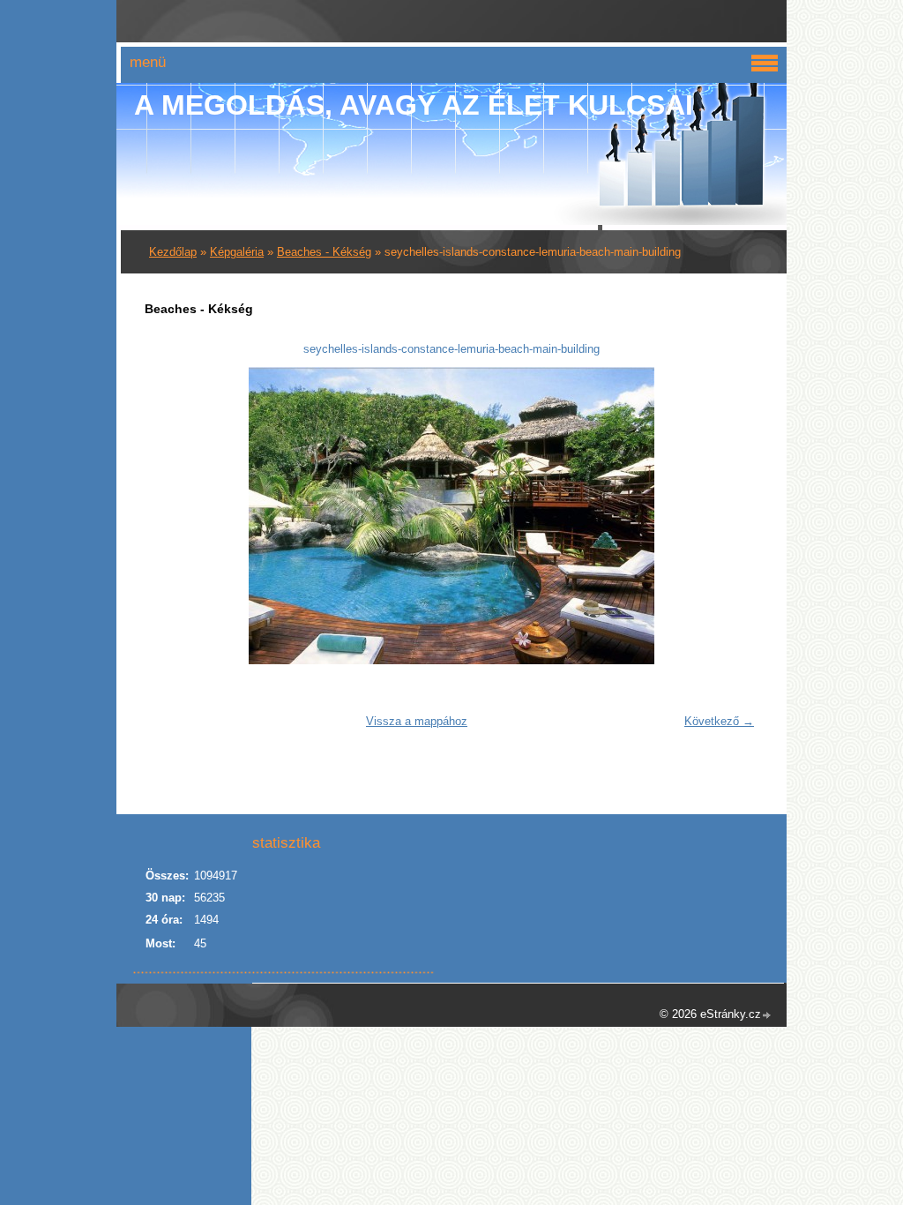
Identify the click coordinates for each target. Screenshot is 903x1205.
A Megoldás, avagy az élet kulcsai (413, 105)
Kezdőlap (173, 251)
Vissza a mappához (416, 721)
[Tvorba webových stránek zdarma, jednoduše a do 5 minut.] (767, 1016)
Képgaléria (237, 251)
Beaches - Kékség (324, 251)
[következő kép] (734, 515)
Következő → (719, 721)
